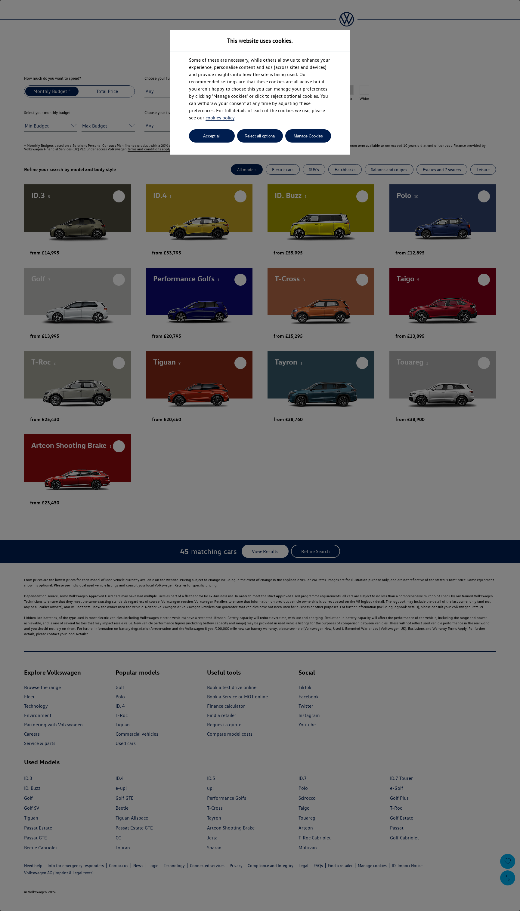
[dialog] (260, 455)
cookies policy (220, 118)
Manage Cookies (308, 136)
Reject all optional (260, 136)
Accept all (212, 136)
